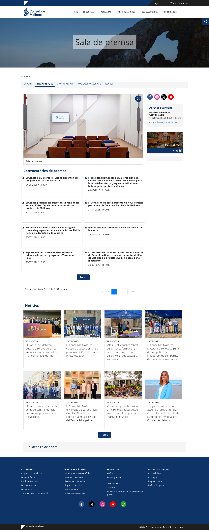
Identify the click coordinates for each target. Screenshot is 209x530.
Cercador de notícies (89, 84)
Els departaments (29, 481)
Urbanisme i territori (75, 493)
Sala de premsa (45, 84)
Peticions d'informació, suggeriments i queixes (125, 493)
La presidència (28, 477)
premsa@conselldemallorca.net (164, 122)
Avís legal (152, 477)
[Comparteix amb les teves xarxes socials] (205, 21)
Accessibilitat (154, 473)
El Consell (88, 12)
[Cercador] (182, 12)
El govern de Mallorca (31, 473)
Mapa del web (155, 481)
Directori (111, 487)
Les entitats (26, 489)
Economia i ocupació (75, 481)
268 (134, 291)
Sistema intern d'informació (34, 493)
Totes (83, 277)
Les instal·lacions (29, 485)
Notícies (27, 84)
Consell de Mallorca (30, 527)
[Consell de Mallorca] (34, 12)
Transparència (170, 12)
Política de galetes (156, 485)
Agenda (109, 84)
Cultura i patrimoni (74, 477)
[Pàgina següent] (140, 291)
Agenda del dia (65, 84)
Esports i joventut (73, 485)
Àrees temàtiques (126, 12)
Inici (76, 12)
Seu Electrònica (150, 12)
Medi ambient (71, 489)
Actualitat (106, 12)
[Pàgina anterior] (103, 291)
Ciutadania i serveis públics (78, 473)
